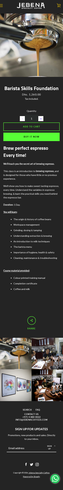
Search (27, 410)
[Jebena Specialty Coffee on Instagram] (37, 464)
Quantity (31, 110)
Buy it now (31, 137)
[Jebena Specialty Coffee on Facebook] (26, 464)
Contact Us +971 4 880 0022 (32, 415)
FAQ (38, 410)
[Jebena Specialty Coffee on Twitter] (31, 464)
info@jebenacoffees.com (31, 420)
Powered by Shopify (31, 476)
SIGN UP (49, 447)
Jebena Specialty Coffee (39, 473)
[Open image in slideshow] (31, 45)
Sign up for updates (31, 429)
